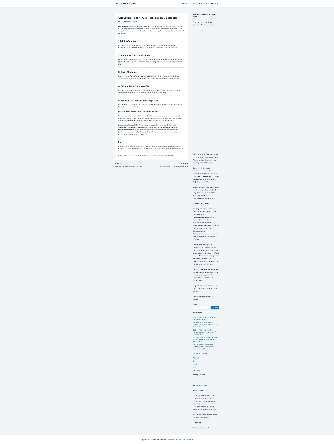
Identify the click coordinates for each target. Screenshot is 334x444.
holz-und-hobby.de (125, 3)
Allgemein (196, 358)
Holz (194, 367)
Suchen (195, 304)
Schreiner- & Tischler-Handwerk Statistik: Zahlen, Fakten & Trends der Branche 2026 (205, 325)
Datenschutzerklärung (200, 385)
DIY (194, 361)
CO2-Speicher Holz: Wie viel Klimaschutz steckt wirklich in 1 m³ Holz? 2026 (204, 332)
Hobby (195, 364)
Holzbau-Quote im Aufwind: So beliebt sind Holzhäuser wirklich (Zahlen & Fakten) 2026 (205, 339)
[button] (186, 3)
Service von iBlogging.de (201, 428)
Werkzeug (196, 370)
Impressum (196, 380)
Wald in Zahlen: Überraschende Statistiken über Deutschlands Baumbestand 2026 (203, 347)
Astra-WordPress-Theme (186, 440)
